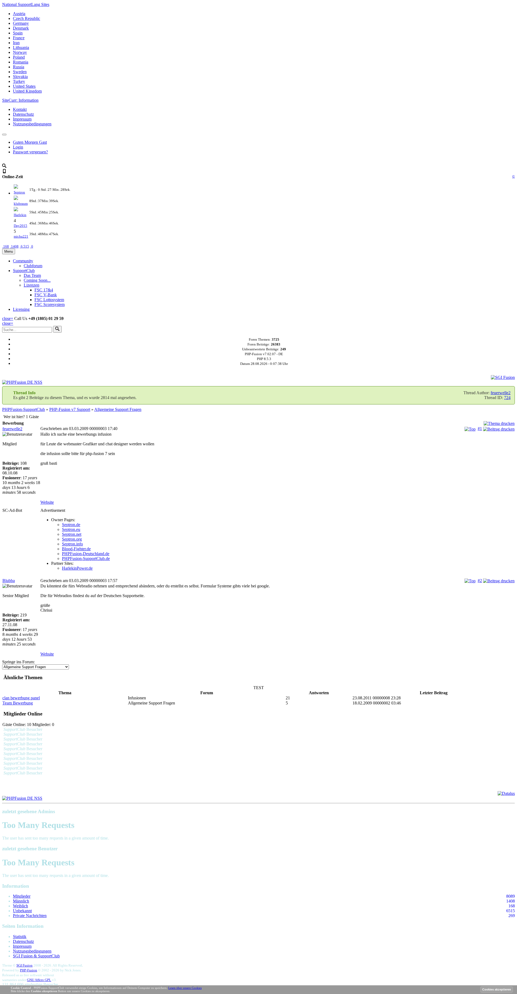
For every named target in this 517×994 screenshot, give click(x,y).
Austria (19, 13)
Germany (21, 23)
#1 (480, 428)
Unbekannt (22, 910)
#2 (480, 580)
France (19, 38)
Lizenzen (31, 285)
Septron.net (71, 534)
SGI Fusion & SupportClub (36, 956)
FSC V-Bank (45, 294)
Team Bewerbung (17, 703)
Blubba (8, 580)
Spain (18, 33)
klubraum (21, 204)
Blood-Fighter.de (76, 549)
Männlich (21, 901)
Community (23, 261)
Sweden (20, 71)
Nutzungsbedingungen (32, 124)
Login (18, 147)
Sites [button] (25, 4)
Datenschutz (23, 114)
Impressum (22, 119)
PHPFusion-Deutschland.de (85, 553)
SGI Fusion (24, 965)
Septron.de (71, 524)
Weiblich (20, 906)
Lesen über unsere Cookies (185, 987)
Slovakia (20, 76)
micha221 (21, 236)
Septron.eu (71, 529)
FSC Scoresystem (49, 304)
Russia (18, 67)
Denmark (21, 28)
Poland (19, 57)
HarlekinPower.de (77, 568)
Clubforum (33, 265)
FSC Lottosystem (49, 299)
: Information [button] (20, 100)
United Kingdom (27, 91)
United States (24, 86)
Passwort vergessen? (30, 152)
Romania (20, 62)
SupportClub (24, 270)
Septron (19, 192)
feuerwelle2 (501, 392)
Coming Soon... (37, 280)
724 (507, 397)
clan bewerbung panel (21, 698)
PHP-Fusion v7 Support (69, 409)
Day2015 (20, 226)
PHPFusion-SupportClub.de (86, 558)
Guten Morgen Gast (30, 142)
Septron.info (72, 544)
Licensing (21, 309)
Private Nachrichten (30, 915)
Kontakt (20, 109)
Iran (16, 42)
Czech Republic (26, 18)
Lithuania (21, 47)
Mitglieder (21, 896)
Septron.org (72, 539)
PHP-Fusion (28, 970)
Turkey (19, 81)
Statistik (19, 936)
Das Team (32, 275)
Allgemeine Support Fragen (117, 409)
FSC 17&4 (43, 290)
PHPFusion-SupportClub (23, 409)
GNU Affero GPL (39, 980)
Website (47, 502)
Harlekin (20, 215)
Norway (20, 52)
